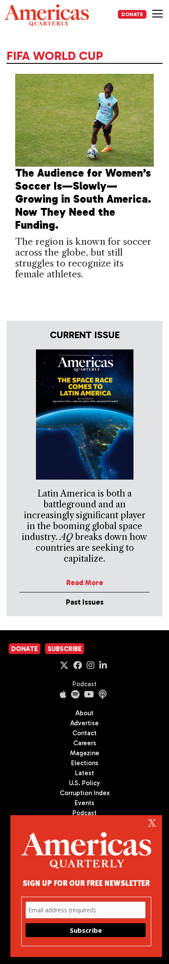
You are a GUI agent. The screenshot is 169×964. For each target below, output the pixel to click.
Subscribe (64, 649)
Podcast (84, 684)
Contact (84, 733)
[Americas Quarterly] (46, 15)
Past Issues (85, 602)
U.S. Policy (84, 783)
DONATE (132, 14)
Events (84, 803)
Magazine (84, 753)
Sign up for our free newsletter (86, 882)
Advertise (84, 723)
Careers (84, 743)
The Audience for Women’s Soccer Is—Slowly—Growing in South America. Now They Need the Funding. (83, 199)
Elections (84, 763)
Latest (84, 773)
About (84, 713)
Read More (84, 582)
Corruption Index (85, 793)
